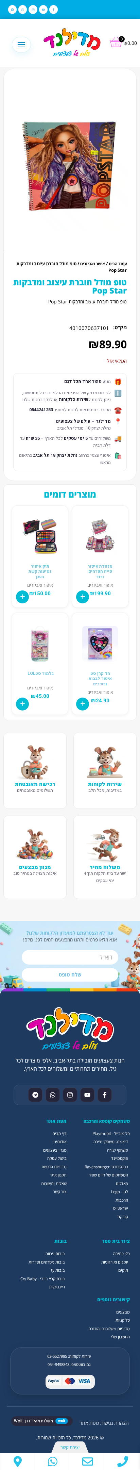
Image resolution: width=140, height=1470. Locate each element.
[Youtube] (43, 9)
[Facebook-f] (53, 9)
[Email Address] (87, 1461)
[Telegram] (12, 9)
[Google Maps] (17, 1461)
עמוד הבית (118, 264)
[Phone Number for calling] (122, 1461)
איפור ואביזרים (92, 264)
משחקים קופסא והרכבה (107, 1121)
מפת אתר (89, 1422)
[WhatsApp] (52, 1461)
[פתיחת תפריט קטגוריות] (21, 44)
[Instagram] (33, 9)
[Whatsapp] (22, 9)
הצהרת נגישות (114, 1422)
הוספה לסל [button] (82, 596)
